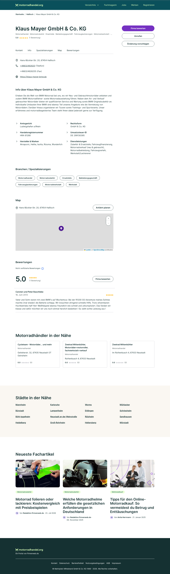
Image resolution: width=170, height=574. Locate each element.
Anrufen (138, 36)
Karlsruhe (54, 404)
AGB (108, 563)
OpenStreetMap (98, 250)
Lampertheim (56, 410)
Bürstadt (20, 410)
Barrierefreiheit (78, 563)
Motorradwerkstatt (53, 185)
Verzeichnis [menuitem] (90, 5)
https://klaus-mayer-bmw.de (33, 76)
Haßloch (29, 14)
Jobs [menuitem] (124, 5)
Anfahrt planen (103, 207)
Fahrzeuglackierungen (28, 185)
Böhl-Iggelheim (23, 416)
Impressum (116, 563)
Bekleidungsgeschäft (88, 178)
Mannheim (21, 404)
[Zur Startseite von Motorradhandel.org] (29, 5)
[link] (38, 354)
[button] (61, 229)
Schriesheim (125, 410)
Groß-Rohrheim (57, 422)
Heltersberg (90, 422)
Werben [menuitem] (134, 5)
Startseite (20, 14)
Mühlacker (125, 404)
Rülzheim (89, 416)
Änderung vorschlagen (138, 44)
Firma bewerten (103, 279)
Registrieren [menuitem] (148, 5)
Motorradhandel (25, 178)
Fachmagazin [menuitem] (110, 5)
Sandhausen (126, 416)
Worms (88, 404)
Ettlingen (89, 410)
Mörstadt (124, 422)
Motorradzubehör (47, 178)
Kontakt (54, 563)
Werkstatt (73, 185)
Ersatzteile (67, 178)
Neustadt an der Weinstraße (63, 416)
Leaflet (88, 250)
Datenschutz (64, 563)
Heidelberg (21, 422)
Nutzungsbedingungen (95, 563)
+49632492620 (27, 66)
